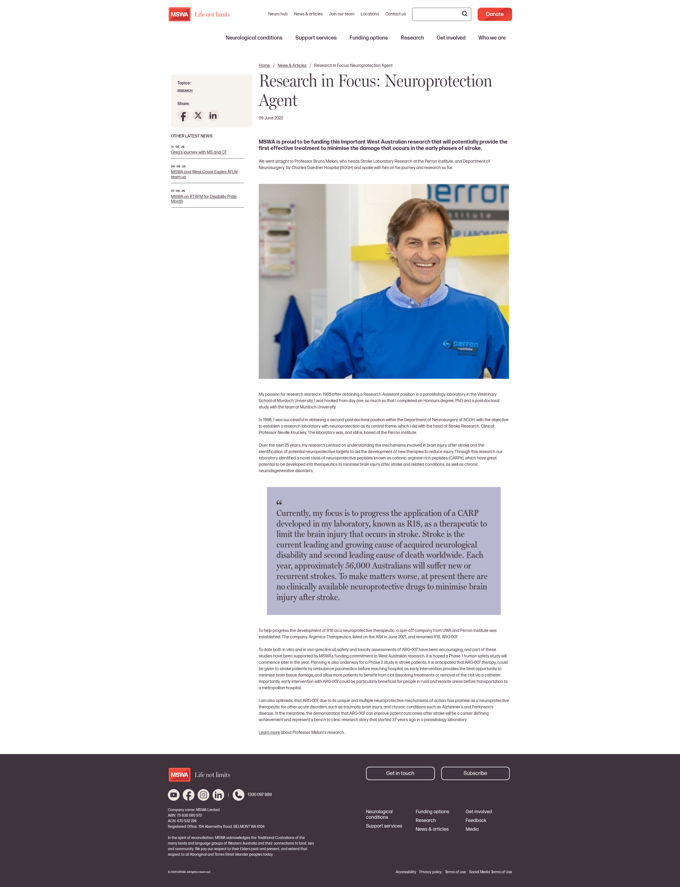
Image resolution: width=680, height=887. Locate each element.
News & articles (308, 14)
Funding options (432, 812)
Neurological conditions (379, 814)
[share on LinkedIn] (213, 115)
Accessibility (406, 872)
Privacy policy (430, 872)
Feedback (476, 820)
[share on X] (198, 115)
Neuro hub (278, 14)
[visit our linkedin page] (218, 795)
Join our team (341, 14)
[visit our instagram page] (203, 795)
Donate (495, 14)
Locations (370, 14)
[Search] (464, 14)
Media (472, 829)
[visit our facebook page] (188, 795)
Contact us (395, 14)
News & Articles (292, 65)
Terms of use (455, 872)
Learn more (269, 732)
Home (264, 65)
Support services (384, 826)
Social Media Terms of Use (490, 872)
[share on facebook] (183, 115)
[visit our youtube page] (174, 795)
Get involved (479, 812)
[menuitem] (254, 38)
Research (185, 90)
